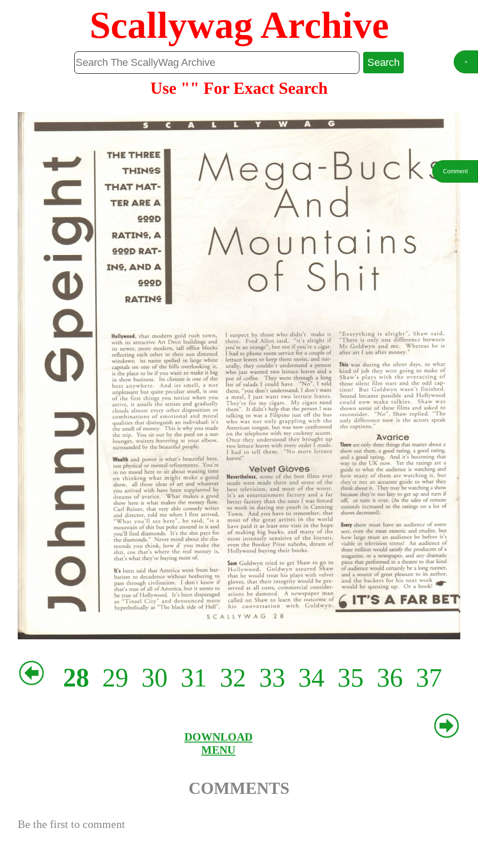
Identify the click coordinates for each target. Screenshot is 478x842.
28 (76, 677)
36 (390, 677)
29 (115, 677)
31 (194, 677)
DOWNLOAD (218, 736)
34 (311, 677)
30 (154, 677)
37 (429, 677)
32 (233, 677)
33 (272, 677)
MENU (218, 749)
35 (350, 677)
